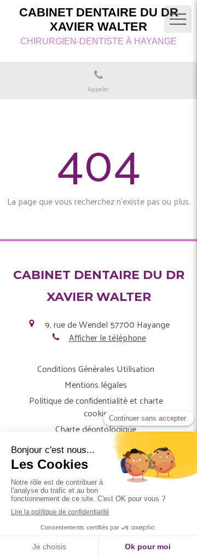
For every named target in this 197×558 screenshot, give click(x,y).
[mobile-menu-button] (178, 19)
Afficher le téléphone (107, 338)
